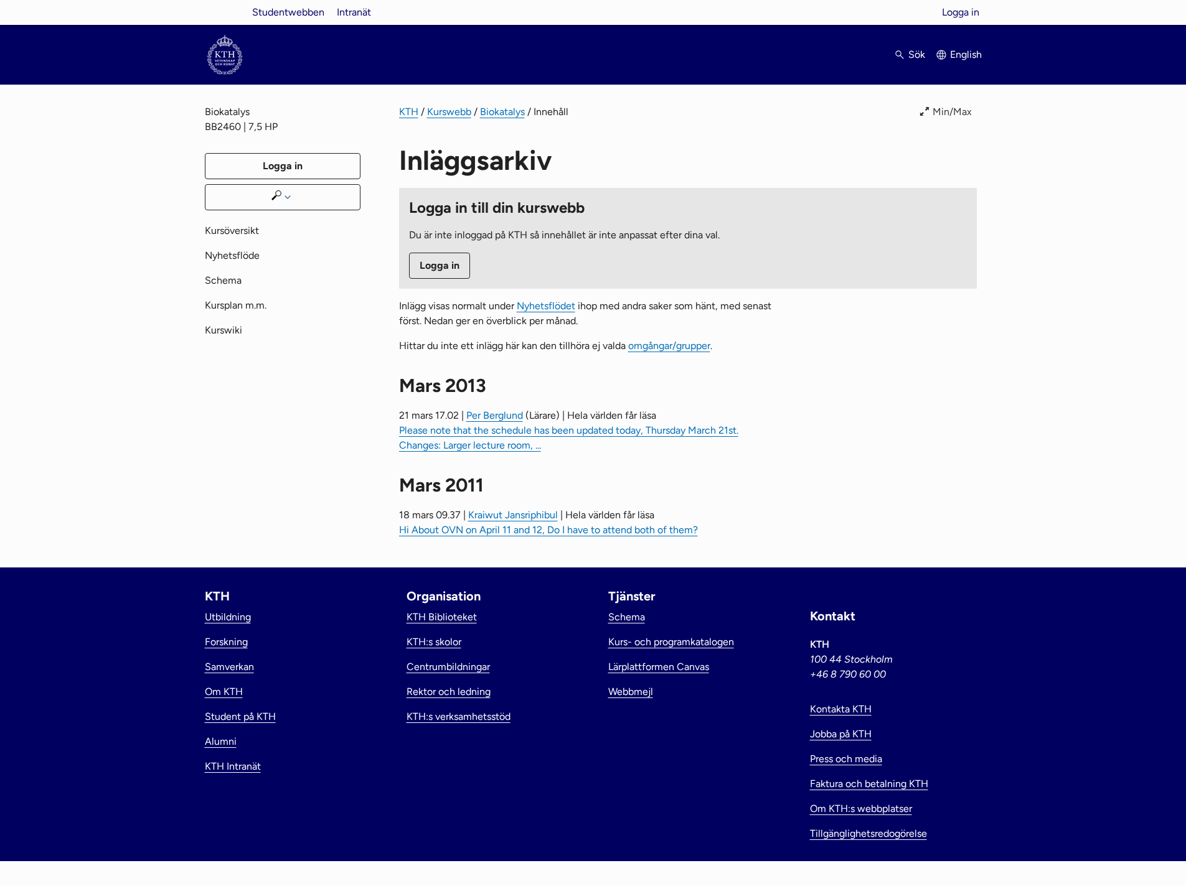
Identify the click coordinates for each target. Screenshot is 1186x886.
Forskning (226, 642)
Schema (223, 280)
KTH (408, 112)
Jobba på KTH (841, 734)
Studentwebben (288, 12)
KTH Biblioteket (442, 617)
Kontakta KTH (841, 709)
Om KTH (224, 691)
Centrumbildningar (448, 667)
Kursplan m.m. (235, 305)
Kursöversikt (232, 230)
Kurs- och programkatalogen (671, 642)
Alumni (221, 741)
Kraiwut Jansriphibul (513, 515)
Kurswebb (449, 112)
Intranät (354, 12)
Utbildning (228, 617)
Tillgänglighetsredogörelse (868, 833)
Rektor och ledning (449, 691)
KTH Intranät (233, 766)
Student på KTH (240, 716)
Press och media (846, 759)
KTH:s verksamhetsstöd (459, 716)
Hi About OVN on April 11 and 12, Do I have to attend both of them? (548, 530)
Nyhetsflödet (546, 306)
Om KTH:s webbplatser (861, 808)
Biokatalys (502, 112)
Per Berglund (494, 415)
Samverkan (229, 667)
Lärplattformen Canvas (658, 667)
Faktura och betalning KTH (869, 784)
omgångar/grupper (669, 346)
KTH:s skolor (434, 642)
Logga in (960, 12)
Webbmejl (630, 691)
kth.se (225, 12)
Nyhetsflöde (232, 255)
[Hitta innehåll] (282, 197)
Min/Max (952, 112)
